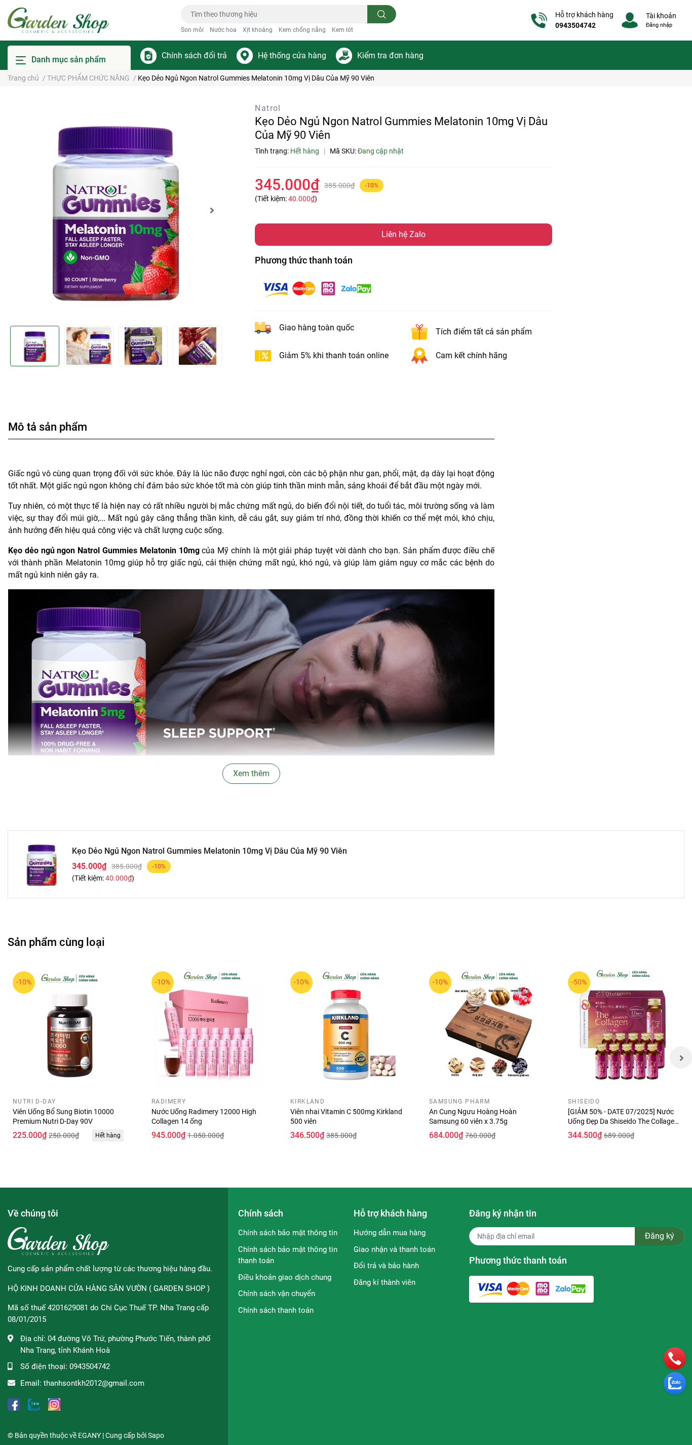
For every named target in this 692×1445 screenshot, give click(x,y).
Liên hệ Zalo (403, 234)
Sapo (156, 1435)
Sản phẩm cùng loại (56, 941)
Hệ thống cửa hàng (292, 55)
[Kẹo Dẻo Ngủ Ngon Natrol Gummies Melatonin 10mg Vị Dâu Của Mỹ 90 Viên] (115, 210)
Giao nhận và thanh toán (394, 1249)
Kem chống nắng (302, 29)
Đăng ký (659, 1236)
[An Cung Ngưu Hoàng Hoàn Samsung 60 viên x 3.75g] (486, 1028)
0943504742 (575, 25)
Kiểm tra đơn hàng (390, 55)
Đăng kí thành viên (384, 1282)
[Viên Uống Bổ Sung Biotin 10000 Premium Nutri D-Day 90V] (69, 1028)
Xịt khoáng (258, 29)
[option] (115, 210)
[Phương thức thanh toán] (317, 288)
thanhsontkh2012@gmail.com (94, 1383)
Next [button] (212, 210)
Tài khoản (661, 16)
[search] (381, 14)
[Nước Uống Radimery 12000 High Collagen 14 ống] (208, 1028)
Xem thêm (251, 773)
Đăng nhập (659, 25)
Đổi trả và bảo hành (386, 1265)
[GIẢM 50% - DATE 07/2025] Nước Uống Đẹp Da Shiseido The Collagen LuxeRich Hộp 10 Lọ (623, 1121)
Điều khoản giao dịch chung (284, 1277)
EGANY (89, 1435)
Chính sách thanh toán (276, 1310)
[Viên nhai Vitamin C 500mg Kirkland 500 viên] (347, 1028)
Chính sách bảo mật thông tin (287, 1232)
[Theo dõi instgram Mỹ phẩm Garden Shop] (54, 1403)
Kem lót (342, 29)
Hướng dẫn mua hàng (390, 1232)
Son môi (192, 29)
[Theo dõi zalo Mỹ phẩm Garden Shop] (34, 1403)
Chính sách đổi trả (194, 55)
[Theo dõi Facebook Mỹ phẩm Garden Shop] (14, 1403)
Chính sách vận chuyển (276, 1293)
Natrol (268, 108)
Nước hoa (223, 29)
